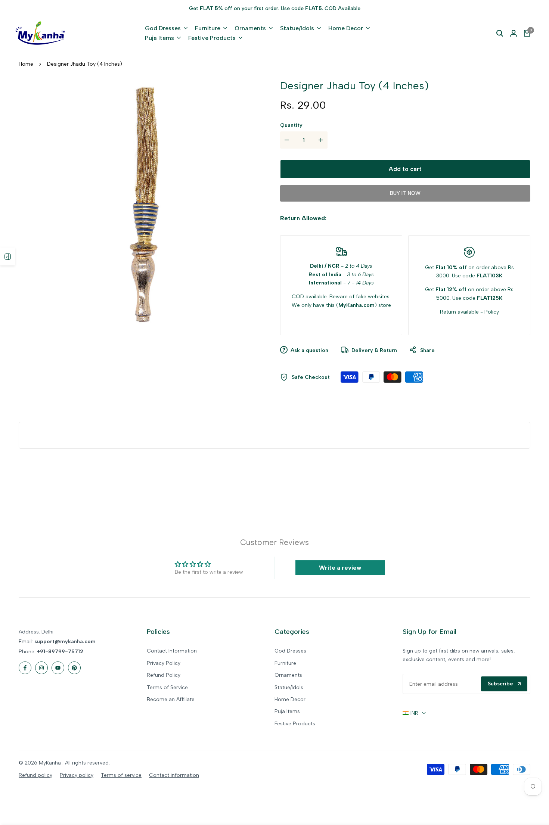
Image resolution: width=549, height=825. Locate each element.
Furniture (285, 663)
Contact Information (172, 651)
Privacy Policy (163, 663)
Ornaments (288, 675)
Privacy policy (76, 775)
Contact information (174, 775)
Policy (491, 312)
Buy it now (405, 193)
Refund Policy (163, 675)
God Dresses (290, 651)
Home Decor (289, 699)
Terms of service (121, 775)
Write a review (340, 567)
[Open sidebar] (7, 256)
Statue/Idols (288, 687)
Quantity (291, 125)
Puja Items (287, 711)
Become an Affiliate (171, 699)
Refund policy (35, 775)
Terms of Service (167, 687)
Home (26, 64)
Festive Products (294, 723)
